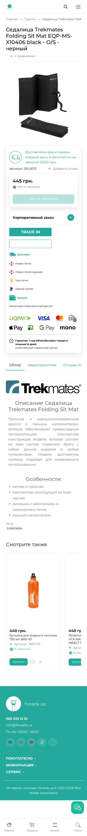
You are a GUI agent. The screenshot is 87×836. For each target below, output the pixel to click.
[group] (43, 105)
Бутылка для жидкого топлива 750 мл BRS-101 (33, 637)
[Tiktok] (42, 742)
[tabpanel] (43, 455)
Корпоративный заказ (33, 218)
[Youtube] (31, 742)
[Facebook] (10, 742)
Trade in (30, 232)
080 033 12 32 (17, 719)
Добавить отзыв (65, 169)
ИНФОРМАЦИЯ (20, 765)
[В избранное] (32, 661)
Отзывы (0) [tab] (73, 365)
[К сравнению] (40, 661)
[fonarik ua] (9, 6)
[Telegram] (52, 742)
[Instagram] (20, 742)
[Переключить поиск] (65, 6)
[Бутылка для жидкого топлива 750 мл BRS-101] (33, 591)
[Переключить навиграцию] (78, 7)
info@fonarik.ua (19, 725)
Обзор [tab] (15, 365)
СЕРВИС (13, 772)
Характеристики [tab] (42, 365)
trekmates (14, 528)
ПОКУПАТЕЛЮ (19, 758)
